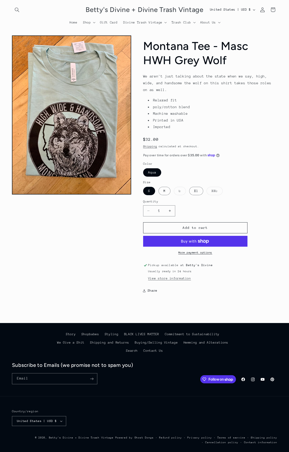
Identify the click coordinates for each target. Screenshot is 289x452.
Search (132, 350)
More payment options (195, 252)
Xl (196, 191)
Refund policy (170, 437)
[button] (17, 10)
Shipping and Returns (109, 342)
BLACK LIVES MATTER (141, 334)
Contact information (260, 442)
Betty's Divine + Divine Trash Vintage (81, 437)
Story (71, 334)
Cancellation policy (221, 442)
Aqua (152, 172)
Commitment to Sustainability (192, 334)
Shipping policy (264, 437)
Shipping (150, 146)
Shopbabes (90, 334)
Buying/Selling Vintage (156, 342)
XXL (217, 192)
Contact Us (153, 350)
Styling (111, 334)
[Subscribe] (91, 378)
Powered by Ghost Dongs (134, 437)
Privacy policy (199, 437)
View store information (169, 278)
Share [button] (152, 290)
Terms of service (231, 437)
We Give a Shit (70, 342)
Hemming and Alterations (206, 342)
